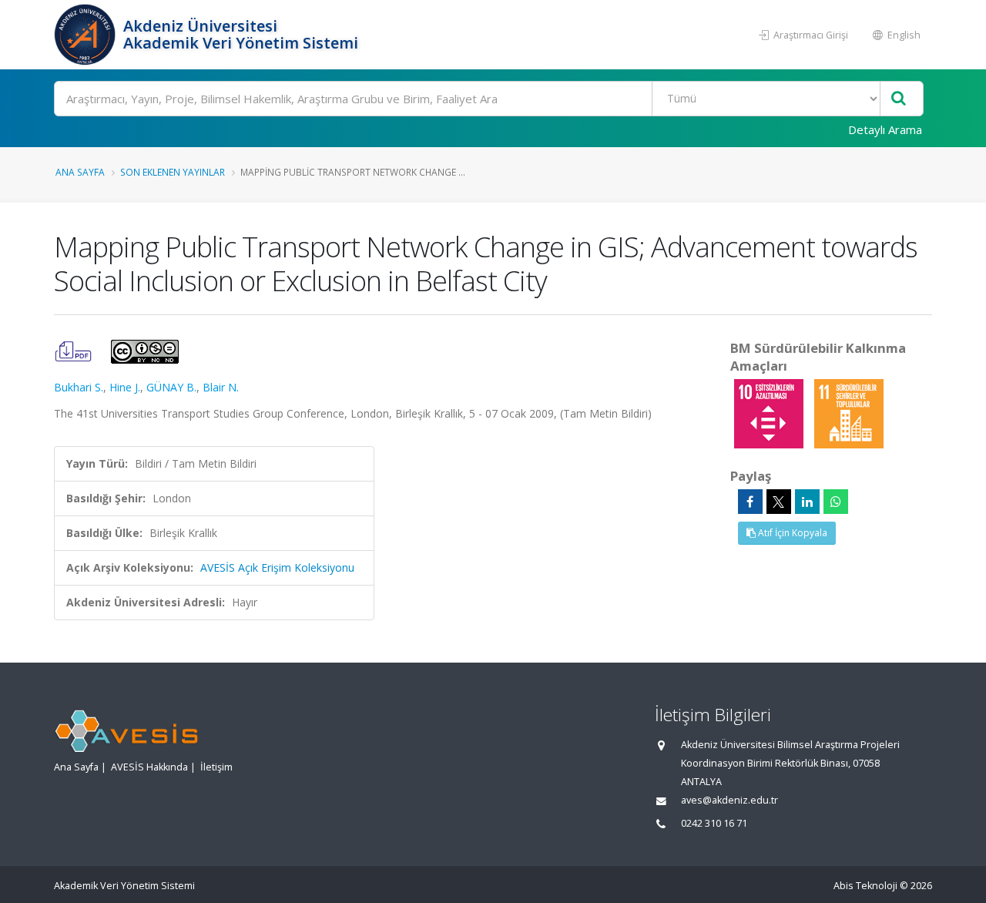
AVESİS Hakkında (149, 767)
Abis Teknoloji (865, 885)
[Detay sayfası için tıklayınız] (770, 412)
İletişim (216, 767)
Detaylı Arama (885, 129)
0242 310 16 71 (714, 823)
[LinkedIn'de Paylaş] (807, 501)
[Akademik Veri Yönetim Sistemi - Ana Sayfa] (86, 34)
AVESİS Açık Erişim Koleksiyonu (277, 567)
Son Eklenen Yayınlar (172, 172)
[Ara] (898, 99)
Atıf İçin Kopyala (791, 532)
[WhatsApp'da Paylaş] (835, 501)
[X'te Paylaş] (778, 501)
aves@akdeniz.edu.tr (729, 800)
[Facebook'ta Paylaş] (750, 501)
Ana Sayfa (80, 172)
